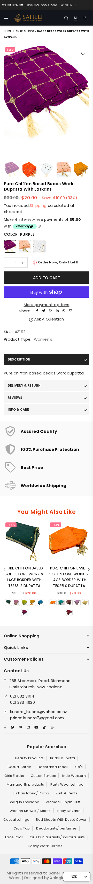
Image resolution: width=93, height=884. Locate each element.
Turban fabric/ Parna (31, 793)
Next (85, 103)
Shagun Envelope (24, 802)
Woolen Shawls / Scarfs (30, 810)
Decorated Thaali (53, 766)
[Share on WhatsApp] (64, 311)
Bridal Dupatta (62, 758)
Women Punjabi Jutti (63, 802)
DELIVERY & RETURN (24, 385)
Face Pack (14, 837)
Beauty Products (29, 758)
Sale (10, 50)
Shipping (38, 205)
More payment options (46, 304)
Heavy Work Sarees (45, 845)
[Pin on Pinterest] (50, 311)
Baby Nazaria (69, 810)
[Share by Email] (70, 311)
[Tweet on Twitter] (44, 311)
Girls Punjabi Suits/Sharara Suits (57, 837)
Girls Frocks (14, 775)
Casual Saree (19, 766)
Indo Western (74, 775)
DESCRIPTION (19, 359)
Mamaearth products (25, 784)
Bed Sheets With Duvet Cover (61, 819)
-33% (11, 525)
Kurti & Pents (67, 793)
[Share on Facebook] (37, 311)
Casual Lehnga (16, 819)
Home (7, 31)
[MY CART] (84, 18)
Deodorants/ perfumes (56, 828)
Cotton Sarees (43, 775)
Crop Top (21, 828)
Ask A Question (48, 319)
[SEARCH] (66, 18)
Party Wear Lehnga (66, 784)
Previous (8, 103)
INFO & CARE (18, 409)
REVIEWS (15, 397)
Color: (19, 234)
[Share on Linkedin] (57, 311)
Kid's (79, 766)
